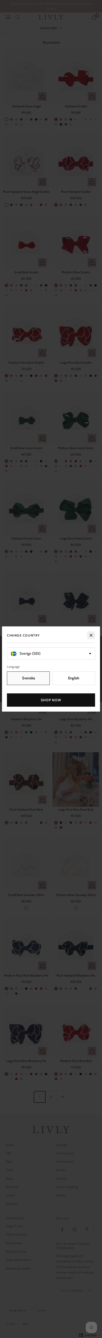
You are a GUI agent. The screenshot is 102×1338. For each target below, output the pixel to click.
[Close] (91, 635)
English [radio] (73, 678)
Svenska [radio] (28, 678)
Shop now (51, 700)
